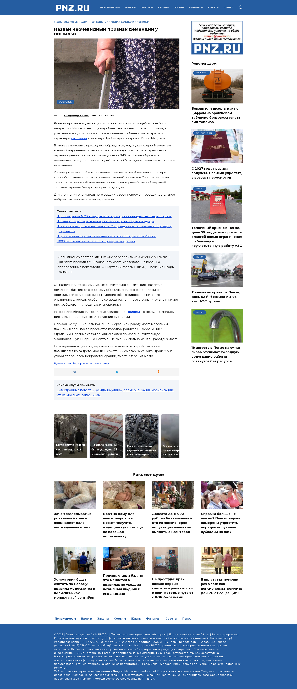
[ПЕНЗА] (216, 220)
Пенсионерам (110, 7)
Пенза (228, 7)
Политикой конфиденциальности (185, 674)
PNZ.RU (58, 22)
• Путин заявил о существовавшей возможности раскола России (106, 236)
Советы (213, 7)
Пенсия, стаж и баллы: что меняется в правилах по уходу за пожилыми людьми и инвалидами (123, 585)
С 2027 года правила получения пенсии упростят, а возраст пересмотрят (216, 172)
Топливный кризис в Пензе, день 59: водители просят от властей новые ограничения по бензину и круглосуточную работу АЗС (217, 237)
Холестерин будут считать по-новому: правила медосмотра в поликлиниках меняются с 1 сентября (74, 588)
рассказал (79, 138)
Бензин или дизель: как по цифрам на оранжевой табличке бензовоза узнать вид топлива (215, 115)
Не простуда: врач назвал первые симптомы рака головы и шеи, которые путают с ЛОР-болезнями (172, 588)
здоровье (82, 363)
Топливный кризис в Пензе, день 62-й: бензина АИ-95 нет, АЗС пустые (215, 296)
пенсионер (101, 363)
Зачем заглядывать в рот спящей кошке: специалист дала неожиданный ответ (72, 520)
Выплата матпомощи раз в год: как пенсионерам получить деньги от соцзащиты (221, 586)
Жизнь (179, 7)
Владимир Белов (76, 115)
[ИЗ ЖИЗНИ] (217, 101)
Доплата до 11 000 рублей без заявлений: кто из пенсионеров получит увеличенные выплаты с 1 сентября (172, 523)
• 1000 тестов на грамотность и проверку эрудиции (96, 241)
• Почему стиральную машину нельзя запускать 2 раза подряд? (105, 221)
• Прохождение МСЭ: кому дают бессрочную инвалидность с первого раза (114, 216)
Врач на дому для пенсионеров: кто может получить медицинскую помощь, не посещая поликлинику (123, 525)
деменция (63, 363)
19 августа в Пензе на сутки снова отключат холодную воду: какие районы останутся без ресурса (215, 354)
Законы (147, 7)
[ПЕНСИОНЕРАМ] (217, 161)
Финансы (196, 7)
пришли (133, 311)
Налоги (130, 7)
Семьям (163, 7)
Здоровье (71, 22)
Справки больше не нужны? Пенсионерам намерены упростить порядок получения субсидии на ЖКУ (220, 523)
